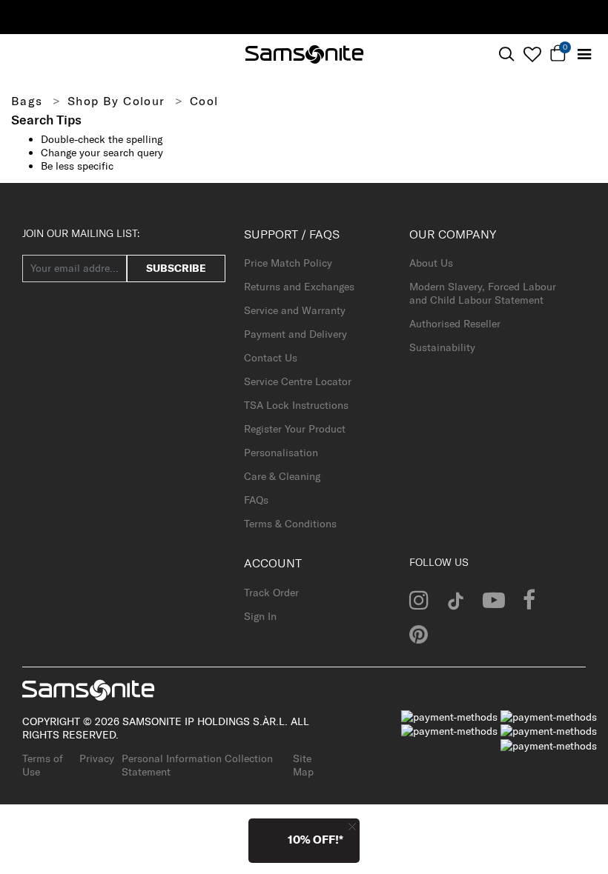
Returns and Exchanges (299, 286)
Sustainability (442, 347)
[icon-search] (506, 54)
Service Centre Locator (297, 381)
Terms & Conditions (290, 523)
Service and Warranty (295, 310)
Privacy (96, 758)
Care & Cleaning (282, 476)
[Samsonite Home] (304, 54)
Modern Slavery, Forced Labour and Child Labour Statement (482, 293)
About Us (431, 263)
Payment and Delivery (295, 334)
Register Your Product (295, 429)
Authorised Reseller (454, 323)
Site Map (303, 765)
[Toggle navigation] (584, 54)
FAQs (256, 500)
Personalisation (281, 452)
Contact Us (270, 357)
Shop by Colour (116, 100)
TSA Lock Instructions (296, 405)
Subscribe (176, 268)
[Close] (352, 826)
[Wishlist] (532, 54)
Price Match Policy (288, 263)
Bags (27, 100)
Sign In (260, 616)
